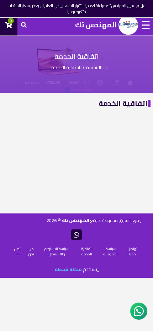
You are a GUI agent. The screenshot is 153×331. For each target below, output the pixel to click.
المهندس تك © (73, 220)
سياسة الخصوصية (110, 251)
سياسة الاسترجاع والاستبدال (56, 251)
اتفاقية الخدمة (87, 251)
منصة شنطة (68, 269)
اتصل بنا (18, 251)
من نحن (31, 251)
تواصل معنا (132, 251)
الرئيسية (93, 67)
